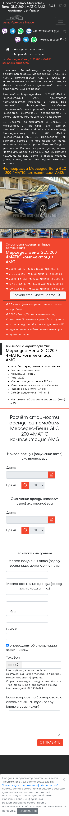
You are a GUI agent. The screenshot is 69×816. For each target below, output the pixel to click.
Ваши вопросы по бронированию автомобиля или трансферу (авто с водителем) (34, 702)
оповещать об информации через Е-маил (31, 648)
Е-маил (11, 629)
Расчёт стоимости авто (34, 295)
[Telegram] (12, 31)
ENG (62, 5)
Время (11, 485)
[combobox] (14, 665)
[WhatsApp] (20, 31)
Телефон (12, 657)
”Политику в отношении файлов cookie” (30, 785)
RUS (52, 5)
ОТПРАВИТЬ (50, 742)
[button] (65, 202)
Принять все (27, 810)
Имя (13, 611)
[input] (27, 475)
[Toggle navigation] (60, 21)
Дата (11, 467)
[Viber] (4, 31)
